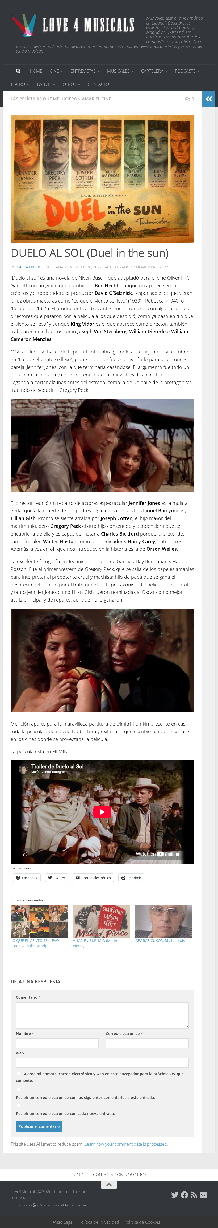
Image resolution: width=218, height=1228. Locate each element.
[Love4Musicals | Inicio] (73, 24)
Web (20, 1053)
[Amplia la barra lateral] (208, 99)
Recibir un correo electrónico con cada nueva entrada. (65, 1113)
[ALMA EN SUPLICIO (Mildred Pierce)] (101, 921)
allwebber (29, 266)
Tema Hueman (76, 1205)
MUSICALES (118, 71)
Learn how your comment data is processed (126, 1144)
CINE (54, 71)
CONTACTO (98, 84)
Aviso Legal (63, 1222)
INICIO (77, 1175)
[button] (102, 179)
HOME (36, 71)
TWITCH (43, 84)
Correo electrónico (124, 1033)
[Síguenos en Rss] (194, 1195)
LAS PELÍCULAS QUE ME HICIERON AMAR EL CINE (61, 99)
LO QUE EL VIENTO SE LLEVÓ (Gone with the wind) (35, 943)
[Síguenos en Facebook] (184, 1195)
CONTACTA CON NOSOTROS (120, 1175)
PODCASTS (185, 71)
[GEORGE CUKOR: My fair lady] (163, 921)
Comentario (28, 997)
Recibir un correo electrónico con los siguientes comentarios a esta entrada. (85, 1097)
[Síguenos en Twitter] (175, 1195)
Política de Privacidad (99, 1222)
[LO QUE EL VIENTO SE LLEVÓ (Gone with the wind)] (39, 921)
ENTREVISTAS (83, 71)
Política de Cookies (142, 1222)
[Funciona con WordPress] (34, 1205)
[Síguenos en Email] (203, 1195)
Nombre (25, 1033)
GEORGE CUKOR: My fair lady (160, 940)
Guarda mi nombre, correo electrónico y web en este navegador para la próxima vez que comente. (100, 1077)
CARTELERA (152, 71)
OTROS (69, 84)
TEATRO (17, 84)
